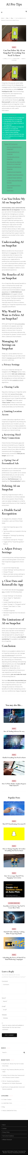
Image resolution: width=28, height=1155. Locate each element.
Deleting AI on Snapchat (11, 128)
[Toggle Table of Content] (23, 115)
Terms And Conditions (8, 1136)
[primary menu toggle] (2, 12)
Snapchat (13, 253)
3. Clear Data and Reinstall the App (14, 134)
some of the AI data (16, 394)
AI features (17, 451)
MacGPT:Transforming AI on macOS (14, 824)
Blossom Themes (7, 1152)
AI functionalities (20, 324)
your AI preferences (8, 655)
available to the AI (18, 380)
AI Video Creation (14, 903)
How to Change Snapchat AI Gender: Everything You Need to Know (14, 849)
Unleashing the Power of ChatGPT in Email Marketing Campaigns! (14, 958)
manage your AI (11, 358)
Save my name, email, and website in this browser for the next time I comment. (13, 1027)
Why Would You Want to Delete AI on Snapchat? (14, 124)
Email (4, 1006)
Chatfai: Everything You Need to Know (14, 757)
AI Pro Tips (14, 4)
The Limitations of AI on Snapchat (14, 136)
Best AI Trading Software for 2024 (14, 731)
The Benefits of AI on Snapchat (13, 121)
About (4, 1124)
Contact (4, 1128)
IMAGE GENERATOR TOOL (9, 1110)
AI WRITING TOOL (7, 1103)
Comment (5, 981)
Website (4, 1015)
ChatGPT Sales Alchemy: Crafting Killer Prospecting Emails (14, 933)
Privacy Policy (6, 1132)
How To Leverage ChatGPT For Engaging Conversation (14, 877)
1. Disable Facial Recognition (12, 130)
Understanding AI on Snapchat (13, 119)
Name (4, 998)
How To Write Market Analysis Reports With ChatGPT (14, 784)
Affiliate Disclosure (7, 1139)
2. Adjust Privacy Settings (11, 132)
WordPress (22, 1152)
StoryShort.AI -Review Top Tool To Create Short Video (14, 907)
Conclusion (7, 138)
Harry (5, 58)
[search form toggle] (26, 11)
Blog (14, 47)
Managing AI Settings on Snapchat (14, 127)
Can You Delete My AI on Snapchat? (14, 117)
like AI (9, 218)
